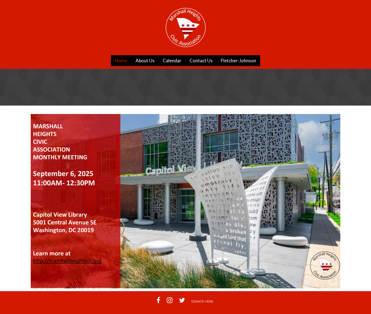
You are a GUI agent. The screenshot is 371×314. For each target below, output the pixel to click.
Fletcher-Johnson (238, 60)
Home (121, 60)
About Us (145, 60)
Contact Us (201, 60)
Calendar (172, 60)
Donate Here (202, 301)
